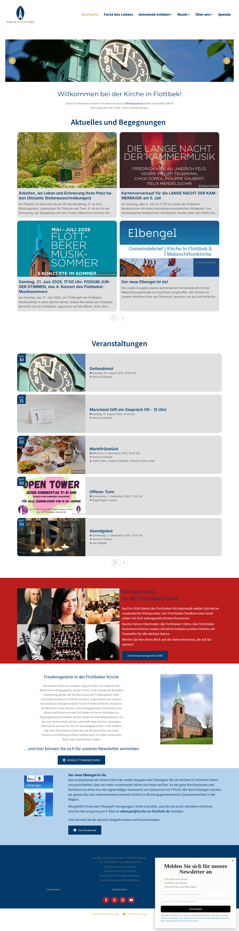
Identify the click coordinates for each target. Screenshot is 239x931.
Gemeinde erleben (154, 14)
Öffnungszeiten (134, 103)
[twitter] (114, 900)
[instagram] (122, 900)
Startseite (90, 14)
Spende (224, 14)
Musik (182, 14)
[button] (145, 655)
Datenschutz (119, 889)
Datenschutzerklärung (105, 914)
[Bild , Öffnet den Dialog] (119, 60)
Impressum (53, 889)
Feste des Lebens (118, 14)
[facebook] (106, 900)
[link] (155, 15)
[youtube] (131, 900)
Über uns (202, 14)
